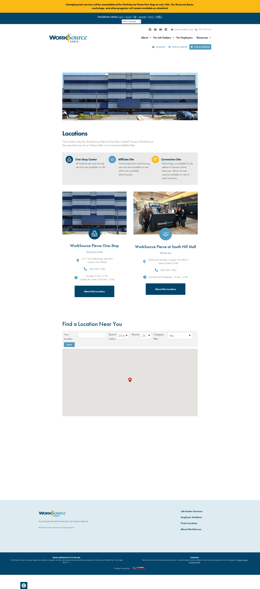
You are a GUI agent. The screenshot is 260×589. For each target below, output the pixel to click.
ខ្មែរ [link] (135, 16)
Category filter (159, 336)
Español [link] (128, 16)
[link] (23, 585)
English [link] (120, 16)
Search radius (112, 336)
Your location (68, 336)
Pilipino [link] (151, 16)
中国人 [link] (159, 16)
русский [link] (142, 16)
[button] (130, 380)
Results (135, 334)
